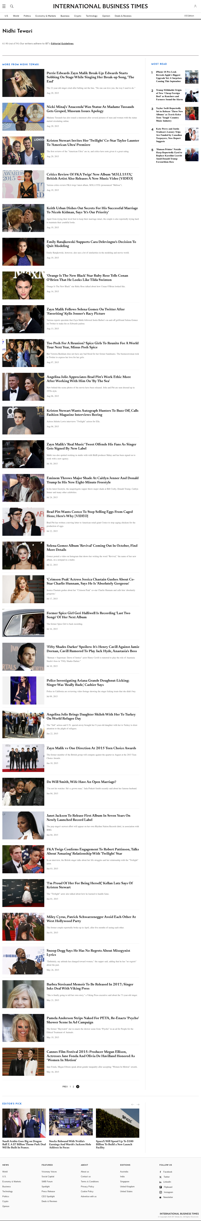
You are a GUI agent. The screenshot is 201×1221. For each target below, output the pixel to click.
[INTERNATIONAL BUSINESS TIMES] (100, 6)
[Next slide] (138, 1104)
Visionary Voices (49, 1171)
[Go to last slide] (132, 1104)
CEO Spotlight (48, 1196)
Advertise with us (89, 1196)
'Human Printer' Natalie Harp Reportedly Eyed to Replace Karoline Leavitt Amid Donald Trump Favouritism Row (169, 155)
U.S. (6, 15)
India (122, 1176)
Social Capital (48, 1176)
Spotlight (46, 1186)
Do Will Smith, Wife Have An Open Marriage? (81, 782)
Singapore (124, 1181)
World (16, 15)
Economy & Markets (45, 15)
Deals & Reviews (123, 15)
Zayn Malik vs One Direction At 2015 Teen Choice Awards (91, 748)
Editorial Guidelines (62, 43)
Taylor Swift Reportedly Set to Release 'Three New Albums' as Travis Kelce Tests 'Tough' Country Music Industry (169, 114)
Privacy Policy (87, 1186)
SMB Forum (47, 1181)
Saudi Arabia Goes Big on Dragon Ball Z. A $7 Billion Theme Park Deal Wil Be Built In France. (24, 1144)
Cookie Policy (87, 1191)
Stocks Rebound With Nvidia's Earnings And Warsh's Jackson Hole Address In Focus (70, 1144)
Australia (124, 1171)
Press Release (48, 1191)
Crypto (77, 15)
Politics (27, 15)
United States (126, 1191)
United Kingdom (127, 1186)
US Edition (189, 16)
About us (85, 1171)
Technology (92, 15)
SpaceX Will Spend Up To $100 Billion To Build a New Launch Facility (114, 1144)
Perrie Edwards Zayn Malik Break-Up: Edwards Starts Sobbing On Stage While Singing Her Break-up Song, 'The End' (90, 77)
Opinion (106, 15)
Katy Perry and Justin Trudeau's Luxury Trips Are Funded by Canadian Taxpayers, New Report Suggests (169, 135)
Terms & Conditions (90, 1181)
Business (65, 15)
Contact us (86, 1176)
